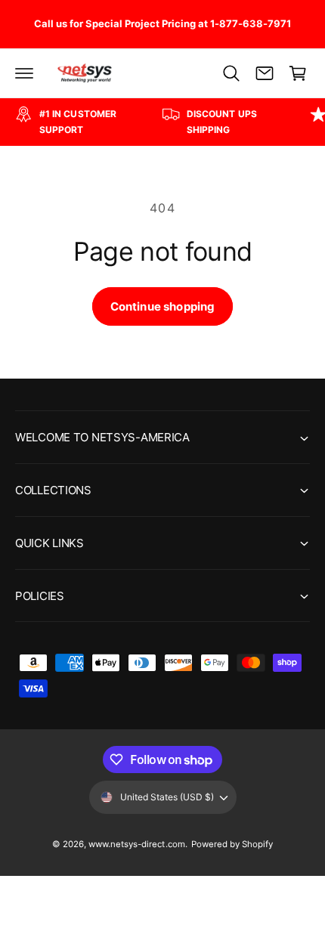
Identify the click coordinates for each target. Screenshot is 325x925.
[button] (24, 73)
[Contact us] (264, 73)
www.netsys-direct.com (136, 844)
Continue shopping (162, 306)
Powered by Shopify (232, 844)
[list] (162, 122)
